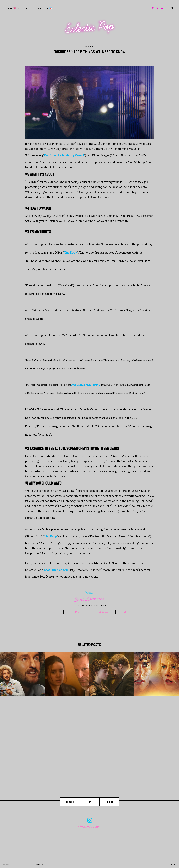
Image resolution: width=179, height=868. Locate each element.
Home (90, 802)
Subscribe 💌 (45, 8)
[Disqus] (89, 761)
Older (109, 802)
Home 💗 (12, 8)
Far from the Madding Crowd (85, 605)
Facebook (52, 612)
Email (128, 612)
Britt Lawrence (89, 599)
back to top (171, 864)
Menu (27, 8)
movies (104, 605)
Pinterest (103, 612)
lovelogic (45, 864)
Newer (70, 802)
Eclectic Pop (90, 27)
